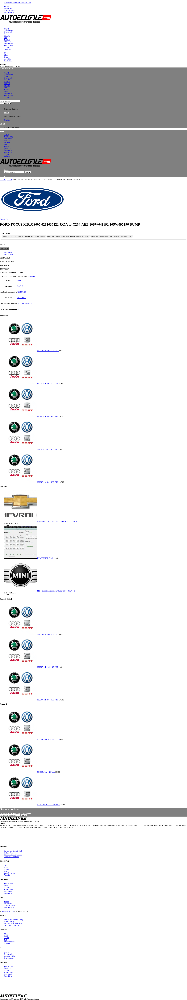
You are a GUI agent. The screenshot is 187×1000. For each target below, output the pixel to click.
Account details (9, 10)
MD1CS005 (21, 298)
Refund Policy (9, 853)
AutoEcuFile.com (8, 911)
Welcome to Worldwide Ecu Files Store (17, 3)
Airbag (6, 28)
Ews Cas (7, 84)
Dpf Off (7, 80)
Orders (6, 6)
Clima (6, 76)
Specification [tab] (8, 254)
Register (7, 120)
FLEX (19, 309)
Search (6, 170)
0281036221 (21, 292)
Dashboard (8, 32)
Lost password (9, 12)
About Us (7, 59)
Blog (6, 57)
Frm (5, 38)
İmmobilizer (8, 43)
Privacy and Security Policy (13, 851)
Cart (5, 871)
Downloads (8, 8)
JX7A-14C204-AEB (24, 304)
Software (7, 49)
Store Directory (9, 873)
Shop (6, 55)
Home (6, 53)
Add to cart (4, 248)
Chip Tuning (8, 30)
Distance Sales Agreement (13, 855)
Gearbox (7, 40)
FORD (19, 280)
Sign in (6, 113)
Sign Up (23, 815)
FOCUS (20, 286)
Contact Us (8, 61)
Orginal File (8, 45)
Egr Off (7, 82)
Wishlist (7, 875)
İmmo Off (7, 42)
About (6, 869)
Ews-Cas (7, 34)
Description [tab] (8, 252)
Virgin (6, 47)
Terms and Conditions (11, 857)
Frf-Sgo (7, 36)
